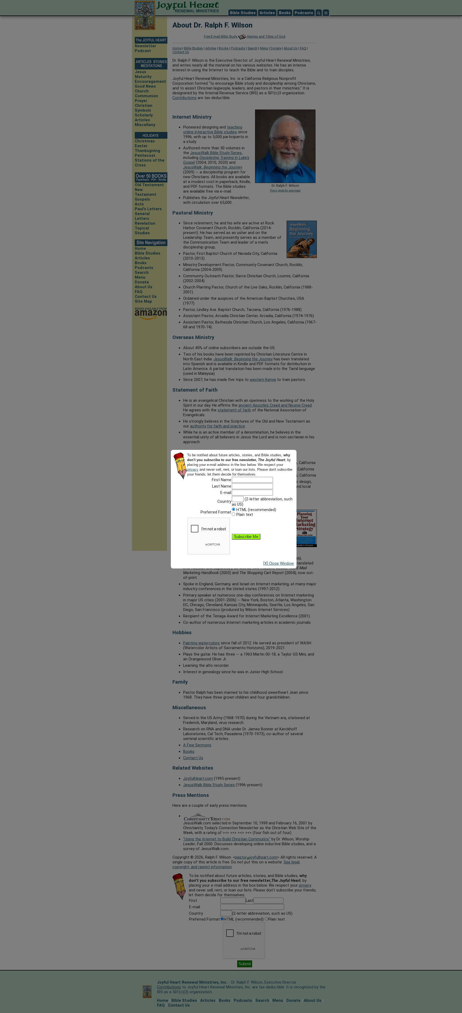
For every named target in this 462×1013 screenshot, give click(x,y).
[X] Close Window (278, 563)
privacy (192, 469)
